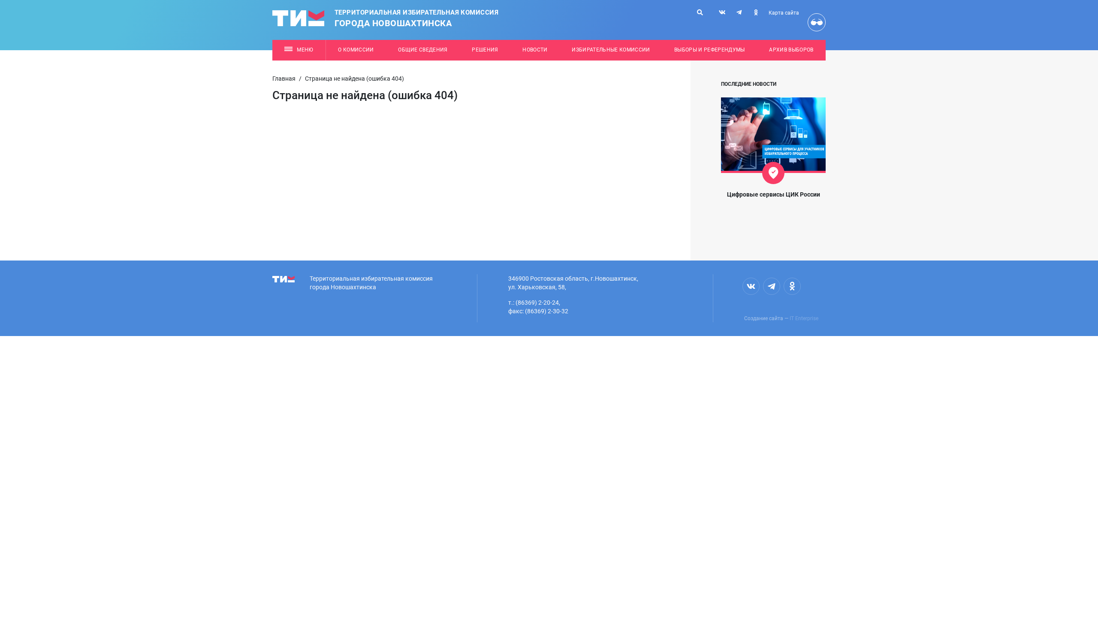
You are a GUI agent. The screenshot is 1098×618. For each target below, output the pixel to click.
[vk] (722, 12)
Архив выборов (791, 50)
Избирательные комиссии (611, 50)
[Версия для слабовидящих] (817, 22)
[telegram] (739, 12)
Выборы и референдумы (709, 50)
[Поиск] (700, 12)
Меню (305, 50)
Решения (485, 50)
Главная (284, 78)
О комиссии (356, 50)
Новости (534, 50)
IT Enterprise (804, 318)
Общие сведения (423, 50)
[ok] (755, 12)
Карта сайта (784, 13)
